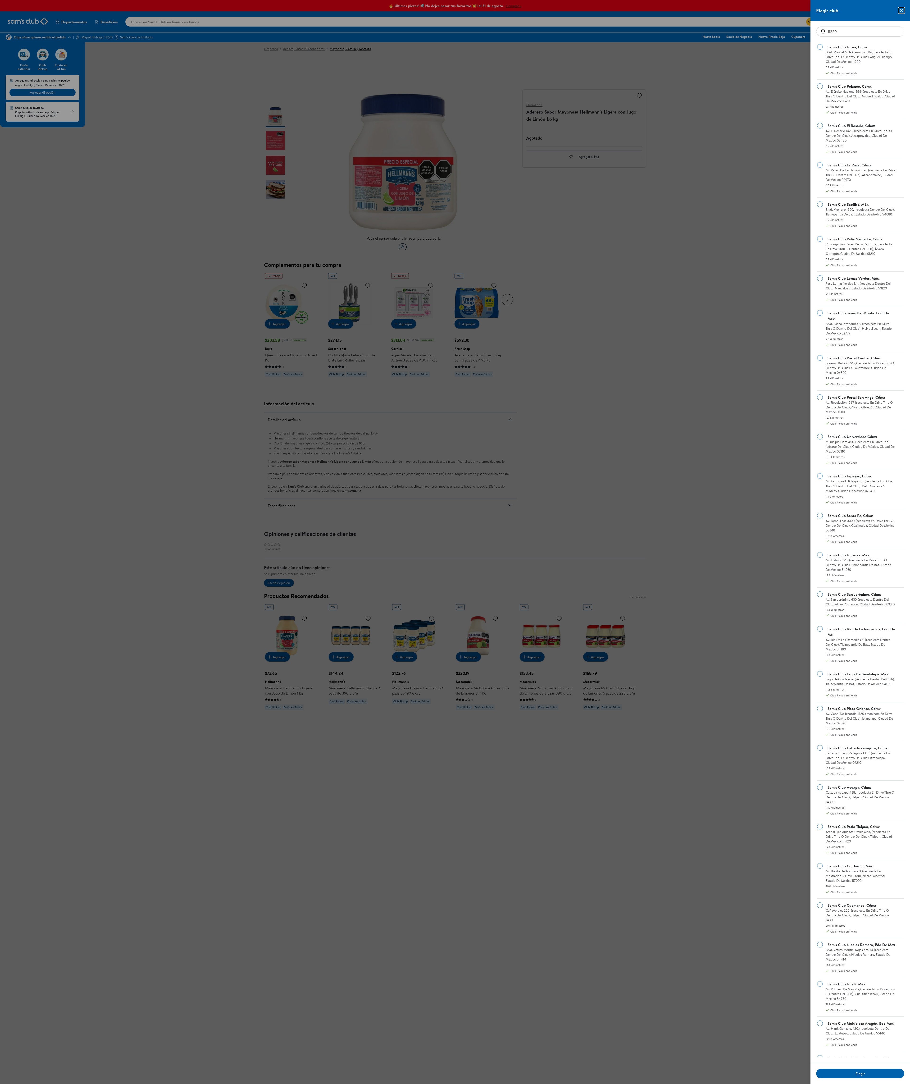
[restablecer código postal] (823, 31)
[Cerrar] (901, 10)
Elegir (860, 1073)
